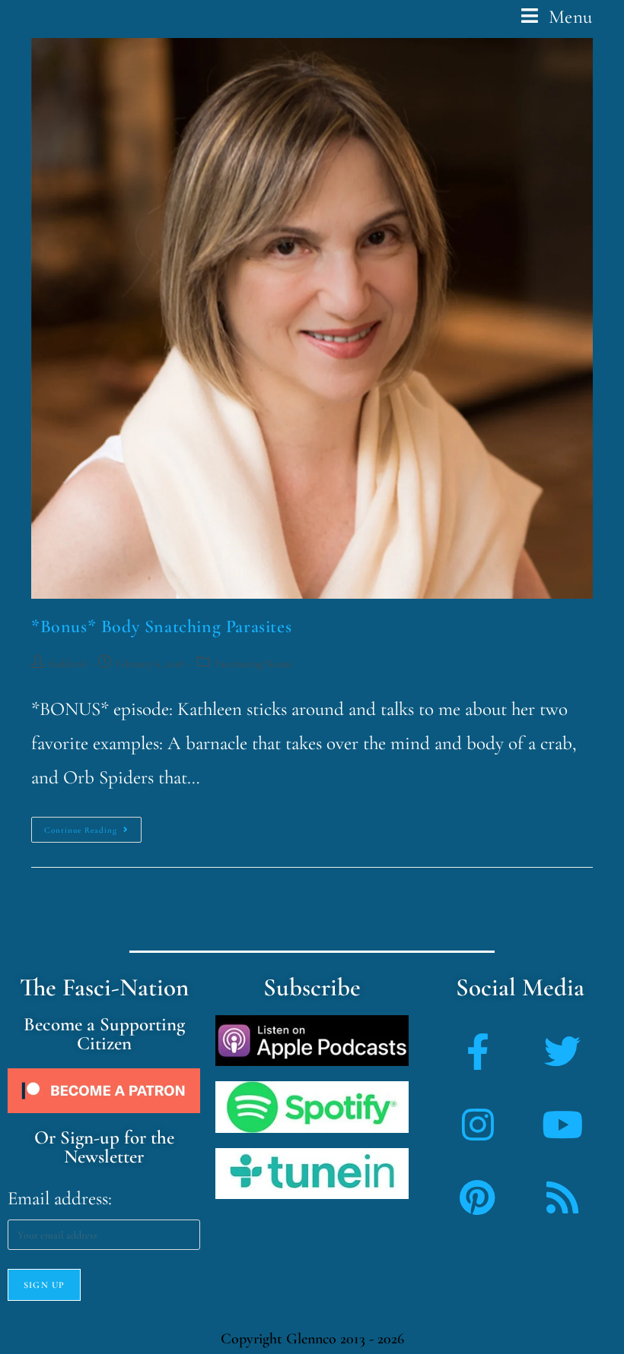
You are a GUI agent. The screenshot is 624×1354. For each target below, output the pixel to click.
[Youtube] (562, 1124)
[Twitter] (562, 1051)
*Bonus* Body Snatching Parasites (161, 626)
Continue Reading (93, 826)
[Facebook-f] (477, 1051)
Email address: (60, 1198)
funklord (67, 663)
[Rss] (562, 1197)
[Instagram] (477, 1124)
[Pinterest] (477, 1197)
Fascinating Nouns (253, 663)
